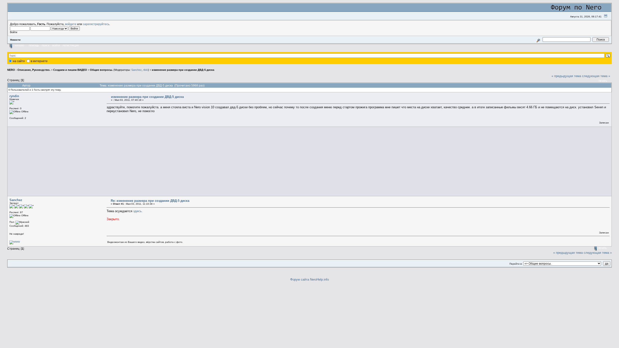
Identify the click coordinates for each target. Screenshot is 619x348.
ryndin (14, 96)
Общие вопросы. (101, 69)
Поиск (45, 45)
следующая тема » (596, 76)
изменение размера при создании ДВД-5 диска (183, 69)
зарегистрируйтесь (96, 24)
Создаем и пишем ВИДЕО (70, 69)
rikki (145, 69)
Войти (56, 45)
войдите (70, 24)
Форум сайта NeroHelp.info (309, 279)
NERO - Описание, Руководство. (28, 69)
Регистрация (71, 45)
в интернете (39, 61)
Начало (19, 45)
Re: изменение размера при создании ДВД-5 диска (150, 201)
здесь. (138, 211)
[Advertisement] (153, 161)
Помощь (34, 45)
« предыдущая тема (566, 76)
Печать (603, 81)
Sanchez (136, 69)
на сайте (19, 61)
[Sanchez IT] (14, 241)
